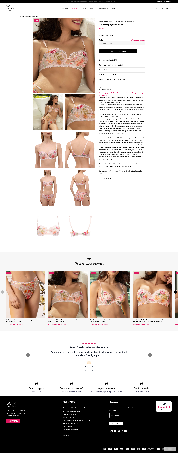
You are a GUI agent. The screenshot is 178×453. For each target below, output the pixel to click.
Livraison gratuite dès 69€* (108, 60)
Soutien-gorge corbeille (32, 16)
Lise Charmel (103, 21)
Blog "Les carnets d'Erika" (70, 430)
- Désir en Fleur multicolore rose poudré (121, 21)
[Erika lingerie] (10, 8)
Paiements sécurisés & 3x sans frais (111, 65)
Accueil (22, 16)
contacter (13, 421)
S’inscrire (116, 423)
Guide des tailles (139, 40)
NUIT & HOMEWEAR (102, 8)
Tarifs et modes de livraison (71, 411)
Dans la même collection (89, 264)
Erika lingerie (14, 448)
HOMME (113, 8)
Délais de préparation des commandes (112, 80)
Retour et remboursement (70, 417)
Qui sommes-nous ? (68, 433)
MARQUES (65, 8)
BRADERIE (74, 8)
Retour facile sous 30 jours (108, 70)
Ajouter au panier (118, 51)
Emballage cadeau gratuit (70, 423)
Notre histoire (66, 436)
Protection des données (74, 448)
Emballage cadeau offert (107, 75)
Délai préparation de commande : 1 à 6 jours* (77, 420)
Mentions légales (43, 448)
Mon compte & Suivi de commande (73, 408)
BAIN (91, 8)
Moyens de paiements (69, 414)
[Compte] (166, 8)
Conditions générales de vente (58, 448)
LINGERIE (83, 8)
